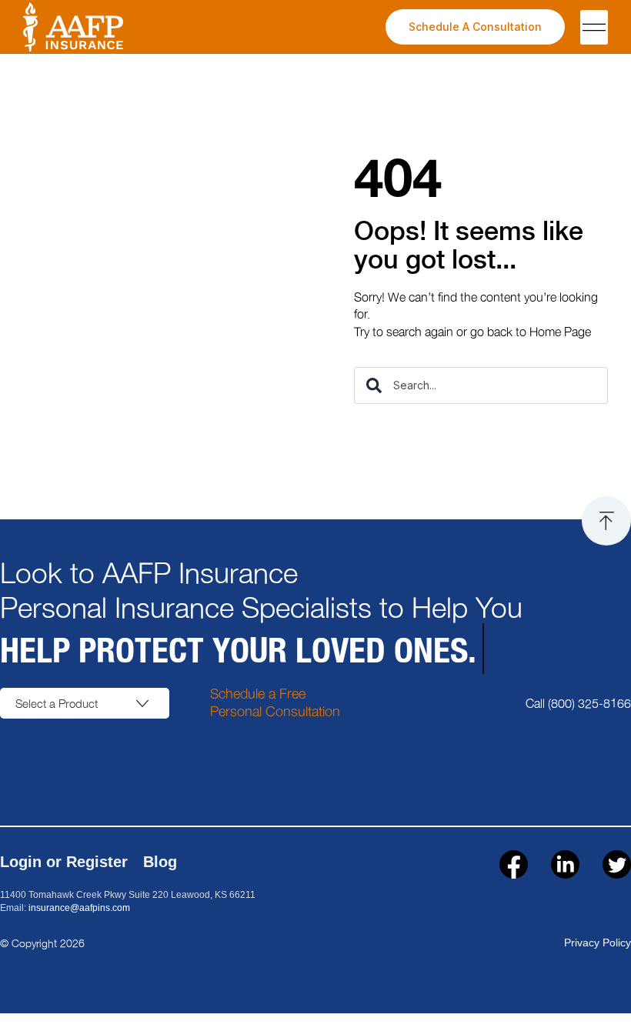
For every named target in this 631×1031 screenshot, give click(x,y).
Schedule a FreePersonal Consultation (275, 701)
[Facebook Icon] (513, 864)
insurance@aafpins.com (79, 908)
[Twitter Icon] (617, 864)
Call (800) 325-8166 (578, 702)
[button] (594, 27)
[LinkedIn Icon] (565, 864)
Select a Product (56, 703)
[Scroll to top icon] (606, 521)
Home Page (560, 331)
